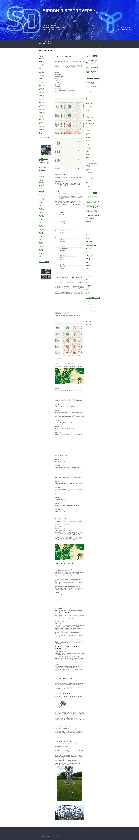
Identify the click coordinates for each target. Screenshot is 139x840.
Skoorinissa (60, 358)
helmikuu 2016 (41, 109)
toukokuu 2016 (41, 105)
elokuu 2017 (41, 84)
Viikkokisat (73, 59)
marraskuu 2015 (41, 113)
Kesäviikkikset (88, 113)
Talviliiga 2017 (88, 140)
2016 (87, 96)
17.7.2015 (65, 680)
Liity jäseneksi (42, 45)
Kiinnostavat (89, 168)
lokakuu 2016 (41, 98)
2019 (87, 100)
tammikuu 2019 (41, 64)
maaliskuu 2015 (41, 125)
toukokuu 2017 (41, 88)
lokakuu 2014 (41, 130)
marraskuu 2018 (41, 67)
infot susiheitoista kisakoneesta (60, 651)
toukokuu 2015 (41, 122)
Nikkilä (93, 83)
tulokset (87, 145)
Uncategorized (72, 177)
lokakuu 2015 (41, 115)
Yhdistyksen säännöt (68, 45)
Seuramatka (88, 127)
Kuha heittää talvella (89, 117)
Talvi (86, 134)
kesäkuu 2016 (41, 103)
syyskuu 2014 (41, 132)
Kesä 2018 (87, 110)
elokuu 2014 (41, 133)
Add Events (41, 140)
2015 (70, 59)
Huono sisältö (89, 172)
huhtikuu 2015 (41, 123)
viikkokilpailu (88, 151)
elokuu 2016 (41, 101)
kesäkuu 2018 (41, 74)
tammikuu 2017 (41, 93)
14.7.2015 (66, 696)
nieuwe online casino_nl (90, 123)
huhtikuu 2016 (41, 106)
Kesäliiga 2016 (88, 111)
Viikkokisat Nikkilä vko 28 (62, 726)
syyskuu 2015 (41, 116)
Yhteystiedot (48, 45)
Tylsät (88, 169)
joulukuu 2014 (41, 129)
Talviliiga (87, 138)
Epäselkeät (89, 166)
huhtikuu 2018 (41, 77)
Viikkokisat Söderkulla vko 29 (64, 678)
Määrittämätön (88, 120)
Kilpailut (74, 45)
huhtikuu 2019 (41, 61)
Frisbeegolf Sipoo (89, 104)
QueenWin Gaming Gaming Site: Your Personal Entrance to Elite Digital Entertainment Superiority (92, 71)
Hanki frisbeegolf (89, 106)
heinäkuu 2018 (41, 72)
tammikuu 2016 (41, 110)
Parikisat (57, 191)
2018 (87, 99)
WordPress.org (88, 189)
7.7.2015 (65, 743)
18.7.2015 (66, 521)
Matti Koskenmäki (59, 177)
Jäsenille (80, 45)
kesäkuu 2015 (41, 120)
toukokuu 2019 (41, 60)
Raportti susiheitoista (61, 175)
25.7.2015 (66, 193)
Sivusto (87, 131)
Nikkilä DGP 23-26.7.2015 (62, 693)
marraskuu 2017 (41, 79)
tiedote (87, 143)
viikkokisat (73, 280)
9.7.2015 (65, 728)
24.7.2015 (65, 280)
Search (95, 56)
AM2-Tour (87, 102)
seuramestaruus (88, 128)
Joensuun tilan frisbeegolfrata (91, 109)
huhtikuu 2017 (41, 89)
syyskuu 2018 (41, 69)
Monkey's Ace (88, 121)
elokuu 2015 (41, 118)
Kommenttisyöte (88, 187)
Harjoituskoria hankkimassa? (63, 741)
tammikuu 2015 (41, 127)
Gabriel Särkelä (59, 59)
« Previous (58, 824)
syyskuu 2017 (41, 82)
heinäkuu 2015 (41, 119)
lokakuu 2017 (41, 81)
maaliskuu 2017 (41, 91)
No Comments (79, 59)
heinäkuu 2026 (41, 58)
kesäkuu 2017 (41, 86)
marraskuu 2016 (41, 96)
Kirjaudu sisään (88, 184)
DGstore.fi (57, 658)
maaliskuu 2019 (41, 62)
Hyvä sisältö (89, 170)
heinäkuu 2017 (41, 85)
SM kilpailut (88, 133)
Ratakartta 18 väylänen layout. (64, 363)
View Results (93, 178)
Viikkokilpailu (88, 150)
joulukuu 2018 (41, 65)
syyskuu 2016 (41, 99)
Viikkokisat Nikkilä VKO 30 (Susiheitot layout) (68, 277)
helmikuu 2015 (41, 126)
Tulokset (87, 144)
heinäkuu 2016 (41, 102)
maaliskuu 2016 (41, 108)
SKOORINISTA (60, 97)
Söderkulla (94, 80)
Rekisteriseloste (93, 45)
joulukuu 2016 (41, 95)
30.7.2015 (65, 59)
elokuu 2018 (41, 71)
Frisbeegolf (55, 45)
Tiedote (87, 141)
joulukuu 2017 (41, 78)
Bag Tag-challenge (89, 103)
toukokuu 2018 (41, 75)
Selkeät (88, 165)
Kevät (87, 114)
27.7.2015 (65, 177)
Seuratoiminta (88, 130)
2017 (87, 97)
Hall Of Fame (85, 45)
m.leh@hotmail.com (78, 763)
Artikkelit (60, 45)
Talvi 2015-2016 (88, 137)
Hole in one (88, 107)
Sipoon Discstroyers (46, 41)
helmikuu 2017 (41, 92)
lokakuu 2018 (41, 68)
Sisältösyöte (88, 186)
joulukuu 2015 (41, 112)
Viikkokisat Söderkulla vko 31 (64, 56)
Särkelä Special (88, 126)
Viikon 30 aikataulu (61, 519)
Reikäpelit (87, 124)
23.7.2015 (66, 366)
